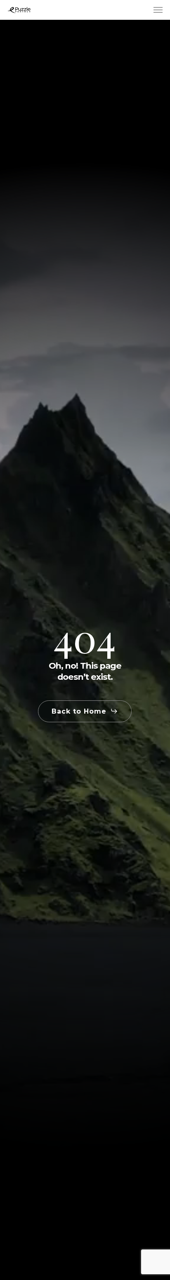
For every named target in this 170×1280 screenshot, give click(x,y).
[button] (158, 10)
